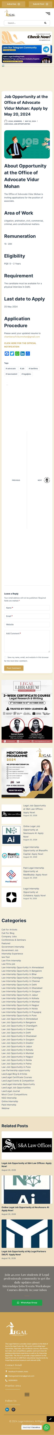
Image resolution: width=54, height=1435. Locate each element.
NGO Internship (9, 1098)
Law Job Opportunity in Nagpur (17, 1056)
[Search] (45, 23)
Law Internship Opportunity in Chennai (21, 981)
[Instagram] (13, 1409)
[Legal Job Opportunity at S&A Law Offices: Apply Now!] (27, 1145)
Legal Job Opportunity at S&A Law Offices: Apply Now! (34, 809)
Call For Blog (8, 933)
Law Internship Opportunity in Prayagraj (21, 1012)
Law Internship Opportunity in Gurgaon (21, 991)
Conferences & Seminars (14, 940)
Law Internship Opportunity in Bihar (19, 974)
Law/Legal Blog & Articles (14, 1074)
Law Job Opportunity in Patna (16, 1063)
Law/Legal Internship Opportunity (18, 1084)
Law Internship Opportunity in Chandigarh (22, 977)
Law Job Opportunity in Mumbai (18, 1053)
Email (9, 616)
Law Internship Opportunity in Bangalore (22, 971)
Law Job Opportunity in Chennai (18, 1029)
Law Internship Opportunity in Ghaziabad (22, 988)
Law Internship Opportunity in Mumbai (21, 1001)
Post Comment (14, 668)
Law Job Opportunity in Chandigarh (19, 1025)
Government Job (10, 950)
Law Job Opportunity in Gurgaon (18, 1039)
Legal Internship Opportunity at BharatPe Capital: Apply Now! (35, 850)
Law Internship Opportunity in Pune (19, 1015)
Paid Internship (9, 1104)
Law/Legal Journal (11, 1091)
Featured (6, 943)
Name (9, 608)
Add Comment (13, 633)
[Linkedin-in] (7, 1409)
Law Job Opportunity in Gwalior (17, 1043)
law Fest (6, 957)
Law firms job (8, 964)
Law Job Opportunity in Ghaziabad (19, 1036)
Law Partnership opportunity (16, 1070)
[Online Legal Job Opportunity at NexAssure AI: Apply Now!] (27, 1189)
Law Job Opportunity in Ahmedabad (20, 1019)
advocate (11, 368)
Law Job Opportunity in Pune (16, 1067)
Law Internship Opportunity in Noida (20, 1008)
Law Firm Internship (11, 960)
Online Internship (10, 1101)
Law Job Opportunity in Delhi (16, 1032)
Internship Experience (12, 953)
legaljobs (26, 374)
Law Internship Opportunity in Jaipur (20, 995)
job (22, 368)
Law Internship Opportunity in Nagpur (20, 1005)
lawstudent (11, 374)
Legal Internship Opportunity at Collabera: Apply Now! (34, 892)
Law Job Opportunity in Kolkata (17, 1049)
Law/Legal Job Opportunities (17, 124)
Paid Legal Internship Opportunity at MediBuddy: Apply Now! (35, 871)
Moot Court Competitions (14, 1094)
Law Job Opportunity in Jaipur (17, 1046)
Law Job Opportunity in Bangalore (19, 1022)
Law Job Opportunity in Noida (17, 1060)
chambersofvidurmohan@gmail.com (22, 336)
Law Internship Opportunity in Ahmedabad (23, 967)
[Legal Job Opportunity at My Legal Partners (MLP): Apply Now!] (27, 1233)
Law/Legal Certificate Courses (17, 1077)
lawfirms (33, 368)
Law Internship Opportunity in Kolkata (20, 998)
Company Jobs (9, 936)
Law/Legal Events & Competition (18, 1080)
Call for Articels (9, 929)
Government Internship (13, 946)
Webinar (6, 1108)
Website (10, 624)
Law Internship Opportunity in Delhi (19, 984)
